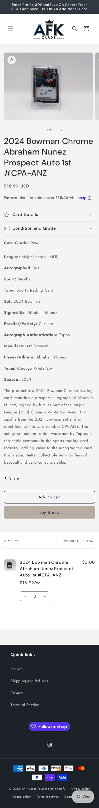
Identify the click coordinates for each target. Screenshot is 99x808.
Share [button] (14, 478)
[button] (10, 29)
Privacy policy (80, 788)
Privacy (17, 692)
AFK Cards (29, 788)
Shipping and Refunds (29, 680)
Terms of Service (25, 704)
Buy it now (49, 512)
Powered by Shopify (51, 788)
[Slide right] (61, 130)
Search (16, 669)
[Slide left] (38, 130)
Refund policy (21, 796)
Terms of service (47, 796)
